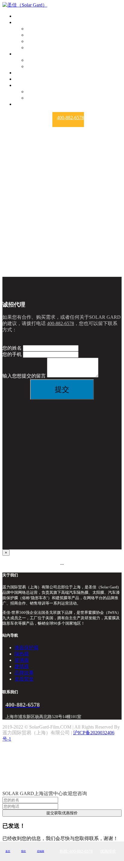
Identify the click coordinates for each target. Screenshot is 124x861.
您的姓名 (12, 348)
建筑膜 (33, 47)
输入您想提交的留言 (24, 375)
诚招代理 (24, 104)
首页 (19, 16)
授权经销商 (26, 72)
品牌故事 (36, 91)
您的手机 (12, 354)
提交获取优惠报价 (62, 813)
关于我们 (24, 85)
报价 (19, 53)
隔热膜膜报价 (40, 66)
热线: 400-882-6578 (76, 851)
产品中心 (24, 22)
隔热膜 (33, 34)
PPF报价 (35, 60)
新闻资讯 (24, 78)
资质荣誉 (36, 97)
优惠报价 (108, 851)
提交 (62, 389)
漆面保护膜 (38, 28)
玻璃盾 (33, 41)
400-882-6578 (70, 117)
